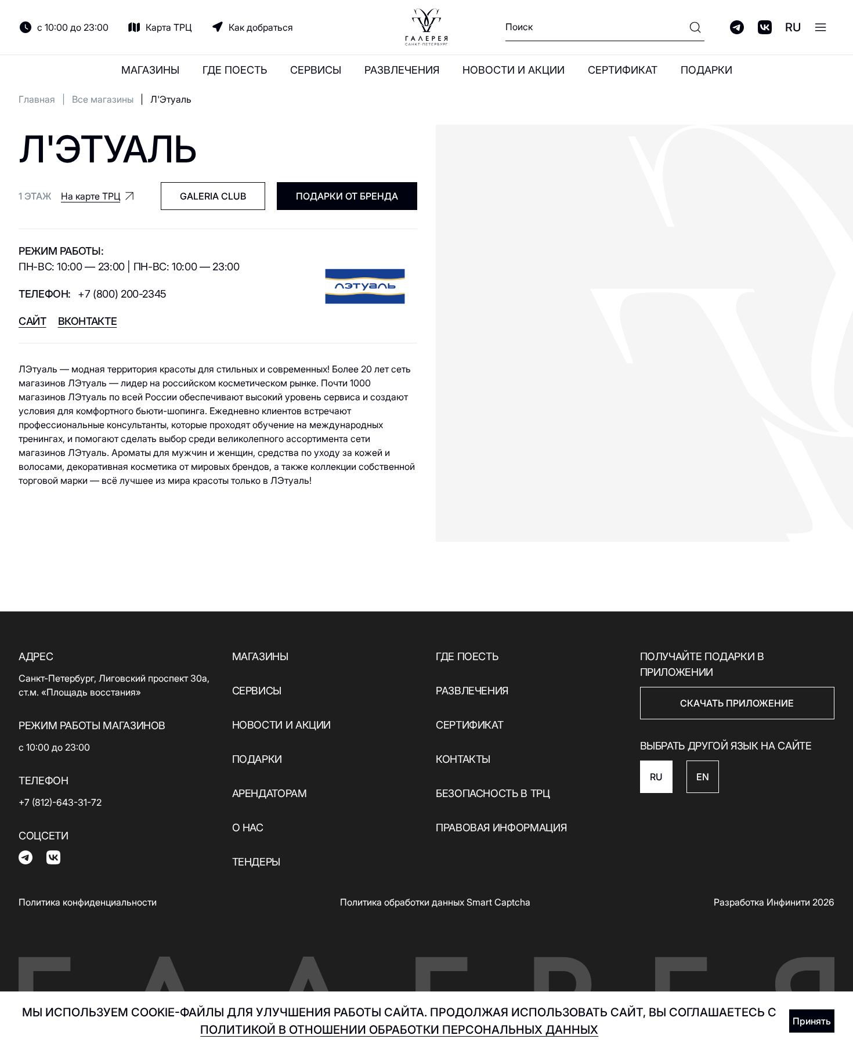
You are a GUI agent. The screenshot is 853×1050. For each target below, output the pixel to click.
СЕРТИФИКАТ (622, 70)
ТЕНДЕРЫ (256, 862)
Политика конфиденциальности (88, 902)
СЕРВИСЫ (315, 70)
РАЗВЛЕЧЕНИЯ (401, 70)
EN (702, 777)
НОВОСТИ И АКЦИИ (513, 70)
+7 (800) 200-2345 (122, 294)
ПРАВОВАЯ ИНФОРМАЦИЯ (501, 827)
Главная (37, 99)
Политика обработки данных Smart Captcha (435, 902)
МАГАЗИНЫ (150, 70)
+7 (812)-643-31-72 (60, 802)
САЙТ (32, 321)
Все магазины (102, 99)
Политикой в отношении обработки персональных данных (399, 1030)
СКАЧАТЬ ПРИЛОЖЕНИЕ (737, 703)
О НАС (247, 827)
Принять (812, 1021)
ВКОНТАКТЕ (87, 321)
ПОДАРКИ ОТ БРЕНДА (347, 196)
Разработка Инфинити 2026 (774, 902)
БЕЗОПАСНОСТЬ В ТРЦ (493, 793)
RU (793, 27)
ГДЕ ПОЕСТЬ (235, 70)
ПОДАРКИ (706, 70)
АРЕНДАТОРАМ (269, 793)
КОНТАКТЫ (463, 759)
